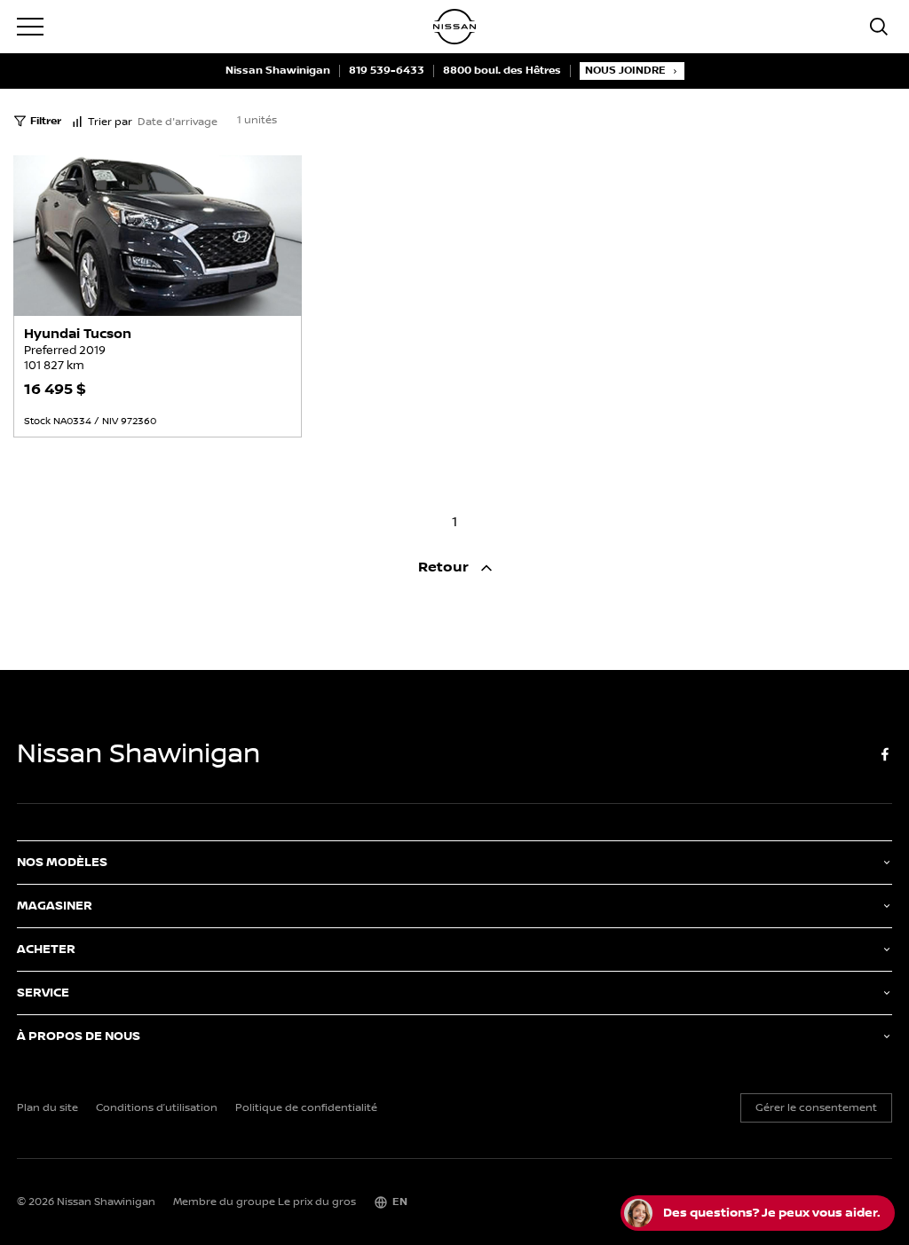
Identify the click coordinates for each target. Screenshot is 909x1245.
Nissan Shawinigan (277, 71)
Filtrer (45, 121)
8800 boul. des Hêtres (502, 71)
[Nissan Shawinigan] (454, 26)
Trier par (110, 122)
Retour (445, 567)
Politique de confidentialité (306, 1108)
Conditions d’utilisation (156, 1108)
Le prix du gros (317, 1202)
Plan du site (47, 1108)
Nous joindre (625, 70)
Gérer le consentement (816, 1108)
